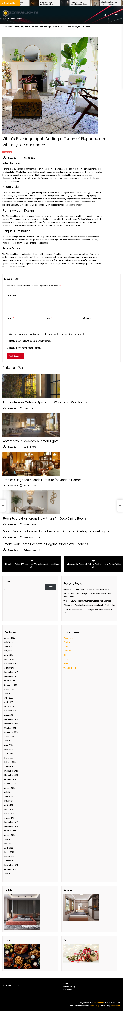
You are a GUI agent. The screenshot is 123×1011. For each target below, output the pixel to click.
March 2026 (9, 659)
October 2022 (10, 831)
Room (65, 664)
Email (48, 318)
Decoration (7, 152)
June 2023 (8, 796)
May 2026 (8, 651)
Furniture (67, 651)
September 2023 (11, 783)
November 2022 (11, 826)
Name (10, 318)
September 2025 (11, 685)
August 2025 (9, 689)
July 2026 (8, 642)
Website (87, 318)
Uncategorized (69, 668)
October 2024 (10, 728)
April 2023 (8, 805)
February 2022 (10, 856)
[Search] (105, 14)
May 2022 (8, 844)
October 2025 (10, 681)
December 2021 (11, 865)
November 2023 (11, 775)
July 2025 (8, 694)
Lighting (66, 659)
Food (65, 646)
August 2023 (9, 788)
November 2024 (11, 724)
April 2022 (8, 848)
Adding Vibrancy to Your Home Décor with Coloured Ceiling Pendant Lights (55, 531)
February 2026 (10, 664)
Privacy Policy (69, 986)
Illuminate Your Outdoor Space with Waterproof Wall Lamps (45, 402)
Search (7, 581)
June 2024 (8, 745)
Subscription (68, 989)
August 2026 (9, 638)
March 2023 (9, 809)
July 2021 (8, 874)
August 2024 (9, 736)
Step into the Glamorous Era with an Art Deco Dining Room (44, 518)
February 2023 (10, 813)
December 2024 (11, 719)
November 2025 (11, 676)
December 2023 (11, 771)
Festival (66, 642)
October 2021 (10, 869)
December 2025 (11, 672)
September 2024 (11, 732)
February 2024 (10, 762)
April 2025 (8, 702)
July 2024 (8, 741)
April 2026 (8, 655)
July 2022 (8, 839)
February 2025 (10, 711)
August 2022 (9, 835)
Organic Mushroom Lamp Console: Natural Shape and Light (88, 589)
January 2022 (10, 861)
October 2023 (10, 779)
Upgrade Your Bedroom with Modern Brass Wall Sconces (25, 3)
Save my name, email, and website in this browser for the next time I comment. (46, 334)
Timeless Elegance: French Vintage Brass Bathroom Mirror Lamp (86, 3)
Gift (64, 655)
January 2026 (10, 668)
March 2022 (9, 852)
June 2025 (8, 698)
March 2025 (9, 706)
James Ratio (13, 158)
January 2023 (10, 818)
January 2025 (10, 715)
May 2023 (8, 801)
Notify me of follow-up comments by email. (30, 341)
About (65, 983)
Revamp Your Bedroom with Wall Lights (30, 441)
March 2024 (9, 758)
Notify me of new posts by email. (25, 348)
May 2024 (8, 749)
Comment (12, 295)
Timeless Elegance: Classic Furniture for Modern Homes (41, 480)
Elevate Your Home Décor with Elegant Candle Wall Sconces (45, 544)
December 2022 (11, 822)
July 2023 (8, 792)
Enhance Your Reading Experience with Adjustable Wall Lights (56, 3)
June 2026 (8, 646)
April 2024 (8, 754)
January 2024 (10, 766)
